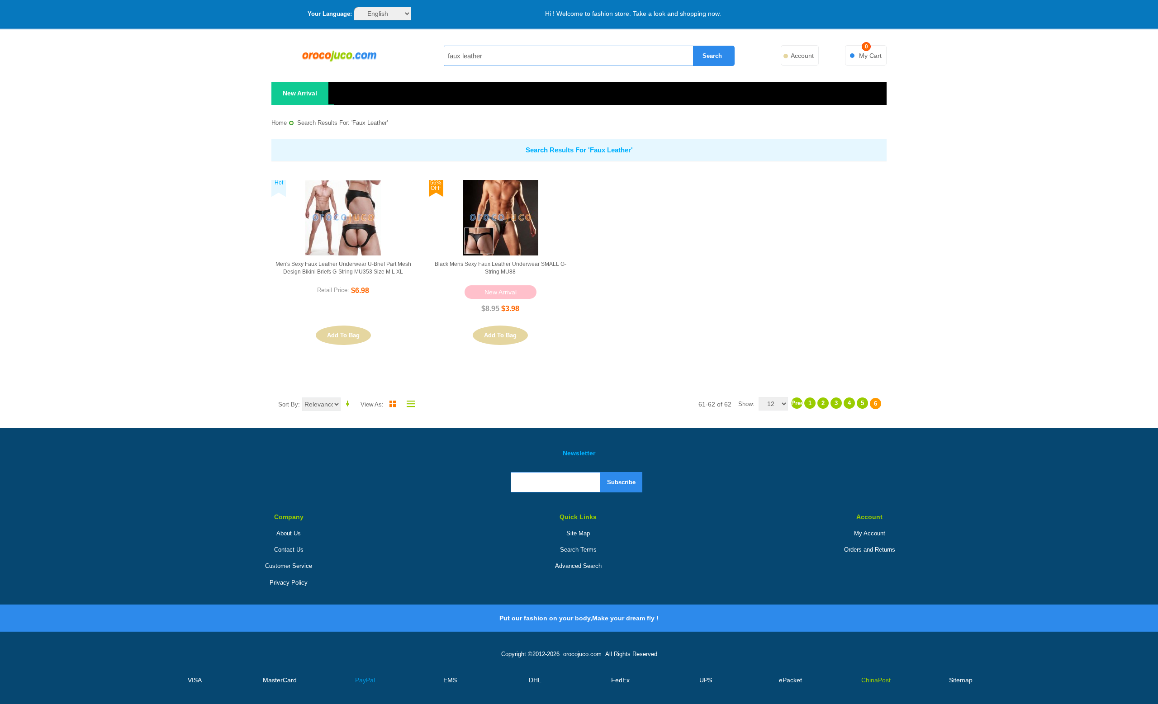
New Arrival (300, 93)
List (408, 404)
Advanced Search (578, 565)
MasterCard (280, 680)
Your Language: (330, 13)
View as (371, 404)
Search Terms (578, 549)
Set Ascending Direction (349, 404)
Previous (796, 403)
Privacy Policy (289, 582)
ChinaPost (876, 680)
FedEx (620, 680)
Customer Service (288, 565)
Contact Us (289, 549)
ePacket (790, 680)
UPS (705, 680)
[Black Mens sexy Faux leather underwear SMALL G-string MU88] (500, 217)
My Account (869, 533)
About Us (288, 533)
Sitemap (961, 680)
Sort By (288, 404)
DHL (535, 680)
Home (279, 122)
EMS (450, 680)
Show (745, 404)
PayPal (365, 680)
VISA (195, 680)
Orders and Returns (869, 549)
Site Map (578, 533)
